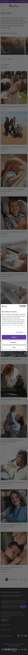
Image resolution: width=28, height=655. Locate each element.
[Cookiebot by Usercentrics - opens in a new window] (19, 306)
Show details (19, 332)
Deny (14, 347)
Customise (13, 342)
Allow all (14, 337)
